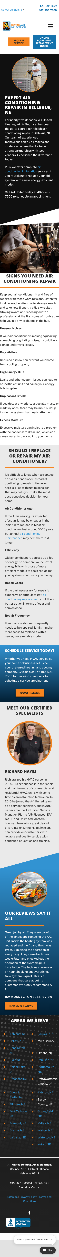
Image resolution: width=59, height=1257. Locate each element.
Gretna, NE (17, 1130)
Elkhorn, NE (17, 1104)
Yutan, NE (44, 1144)
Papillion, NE (46, 1060)
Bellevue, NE (18, 1041)
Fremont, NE (18, 1123)
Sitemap (12, 1196)
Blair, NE (15, 1060)
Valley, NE (44, 1123)
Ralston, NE (45, 1092)
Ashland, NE (18, 1034)
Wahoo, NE (45, 1130)
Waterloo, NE (46, 1137)
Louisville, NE (47, 1034)
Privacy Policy (28, 1196)
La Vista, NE (18, 1137)
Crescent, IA (18, 1079)
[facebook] (29, 1213)
